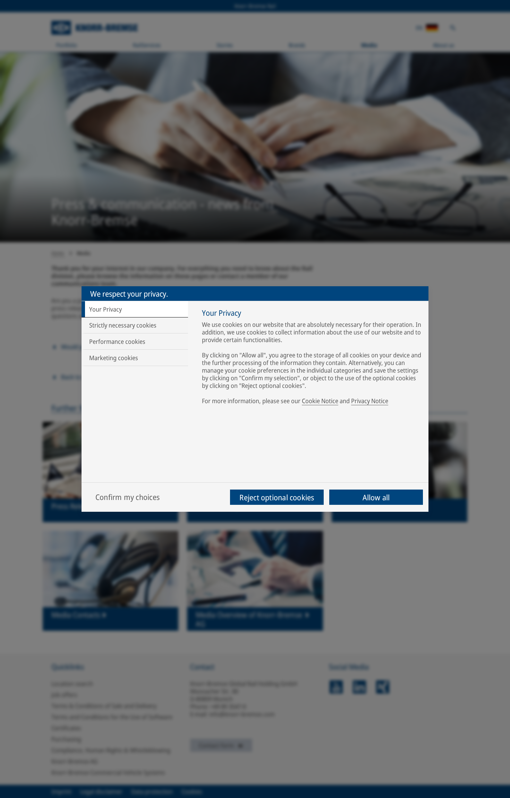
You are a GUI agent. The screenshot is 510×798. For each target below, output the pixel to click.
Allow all (376, 497)
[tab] (135, 309)
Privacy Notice (369, 401)
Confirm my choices (127, 497)
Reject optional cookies (276, 497)
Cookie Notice (320, 401)
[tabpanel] (311, 358)
